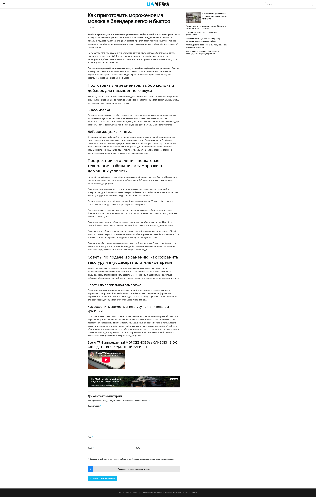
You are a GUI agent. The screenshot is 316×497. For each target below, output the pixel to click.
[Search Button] (310, 4)
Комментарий (94, 406)
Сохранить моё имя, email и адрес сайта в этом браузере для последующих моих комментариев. (132, 459)
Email (91, 448)
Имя (90, 437)
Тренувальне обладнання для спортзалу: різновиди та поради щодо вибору (203, 39)
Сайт (138, 448)
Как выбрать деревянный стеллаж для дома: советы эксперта (214, 16)
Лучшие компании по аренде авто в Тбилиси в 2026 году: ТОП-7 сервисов (206, 27)
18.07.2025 (91, 27)
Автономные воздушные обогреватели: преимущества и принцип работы (202, 52)
